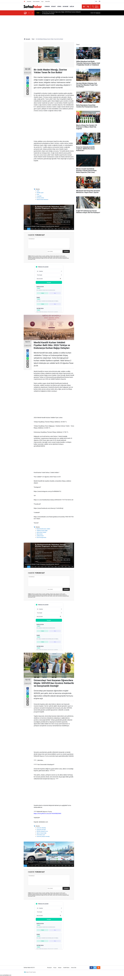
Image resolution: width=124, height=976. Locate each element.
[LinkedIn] (27, 83)
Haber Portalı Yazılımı (31, 972)
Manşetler (29, 1)
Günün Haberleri (36, 1)
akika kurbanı (40, 534)
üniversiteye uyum (41, 834)
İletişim (59, 967)
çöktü (38, 191)
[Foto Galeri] (99, 1)
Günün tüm (95, 13)
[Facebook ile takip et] (91, 967)
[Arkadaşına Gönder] (27, 88)
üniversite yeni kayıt (41, 829)
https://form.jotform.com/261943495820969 (47, 813)
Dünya (59, 6)
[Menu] (84, 6)
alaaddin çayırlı (40, 192)
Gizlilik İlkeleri (66, 967)
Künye (54, 967)
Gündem (47, 6)
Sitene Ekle (47, 1)
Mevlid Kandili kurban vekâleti (43, 528)
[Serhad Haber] (33, 6)
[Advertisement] (62, 26)
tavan (38, 194)
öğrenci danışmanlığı (41, 833)
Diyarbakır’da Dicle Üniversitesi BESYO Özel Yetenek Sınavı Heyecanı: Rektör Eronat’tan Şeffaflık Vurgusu (61, 12)
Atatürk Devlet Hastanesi (42, 199)
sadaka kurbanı (40, 535)
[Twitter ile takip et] (95, 967)
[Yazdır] (27, 91)
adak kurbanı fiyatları (41, 532)
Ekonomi (65, 6)
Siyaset (53, 6)
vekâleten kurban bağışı (42, 530)
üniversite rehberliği (41, 827)
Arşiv (42, 1)
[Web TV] (96, 1)
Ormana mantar (40, 197)
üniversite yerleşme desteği (43, 836)
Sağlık (72, 6)
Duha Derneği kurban (41, 537)
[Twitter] (27, 80)
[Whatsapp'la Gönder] (27, 86)
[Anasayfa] (24, 1)
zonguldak (39, 196)
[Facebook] (27, 78)
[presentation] (29, 13)
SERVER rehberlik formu (42, 831)
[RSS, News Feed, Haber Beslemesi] (98, 967)
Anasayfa (49, 967)
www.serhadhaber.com (5, 975)
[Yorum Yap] (27, 94)
